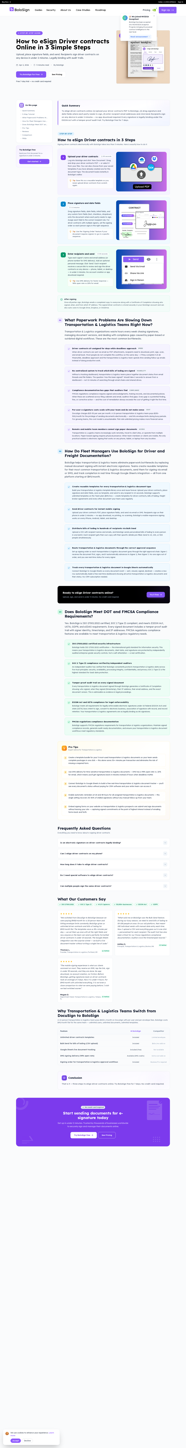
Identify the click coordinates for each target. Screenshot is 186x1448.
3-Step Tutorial (28, 114)
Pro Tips (25, 128)
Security (50, 10)
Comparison (27, 135)
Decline (27, 1441)
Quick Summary (28, 111)
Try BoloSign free (82, 1135)
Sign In (180, 2)
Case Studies (83, 10)
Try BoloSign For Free (30, 74)
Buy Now (5, 2)
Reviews (25, 131)
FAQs (24, 138)
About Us (65, 10)
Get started (32, 161)
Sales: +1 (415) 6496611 (167, 2)
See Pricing (57, 74)
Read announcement (139, 37)
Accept (16, 1441)
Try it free (154, 595)
